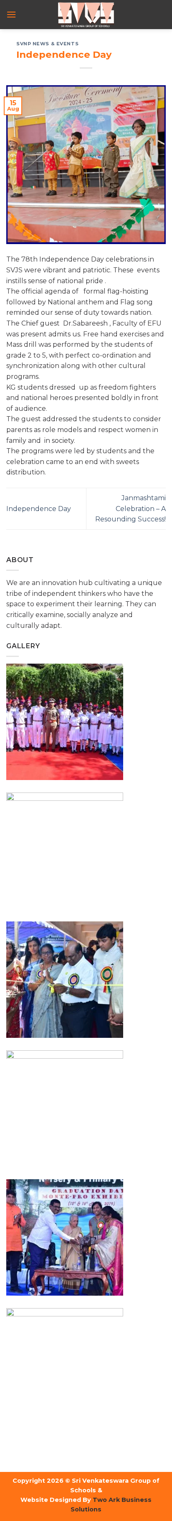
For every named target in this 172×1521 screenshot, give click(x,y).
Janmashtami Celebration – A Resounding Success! (130, 508)
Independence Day (38, 509)
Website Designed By (55, 1500)
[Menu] (11, 14)
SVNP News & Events (47, 44)
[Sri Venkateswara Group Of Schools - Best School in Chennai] (86, 14)
